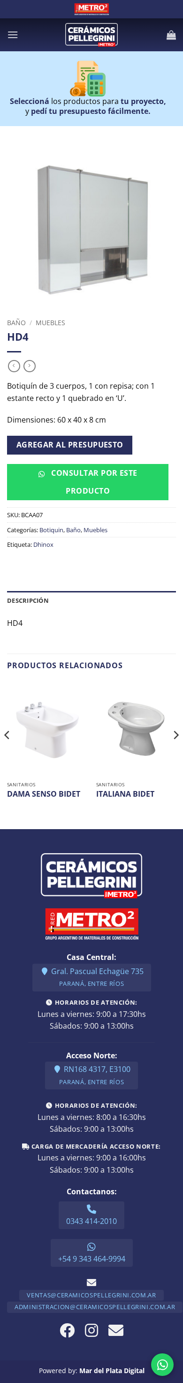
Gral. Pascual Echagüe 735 (96, 977)
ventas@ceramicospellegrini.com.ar (91, 1295)
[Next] (175, 754)
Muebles (50, 322)
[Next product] (14, 366)
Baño (16, 322)
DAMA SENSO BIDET (43, 794)
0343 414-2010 (91, 1221)
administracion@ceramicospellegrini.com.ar (95, 1307)
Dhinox (43, 544)
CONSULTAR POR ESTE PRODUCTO (93, 482)
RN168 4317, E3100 (94, 1075)
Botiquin (51, 530)
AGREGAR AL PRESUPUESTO (69, 445)
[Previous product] (29, 366)
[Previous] (7, 754)
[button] (12, 34)
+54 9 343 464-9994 (91, 1259)
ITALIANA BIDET (125, 794)
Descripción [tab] (28, 600)
